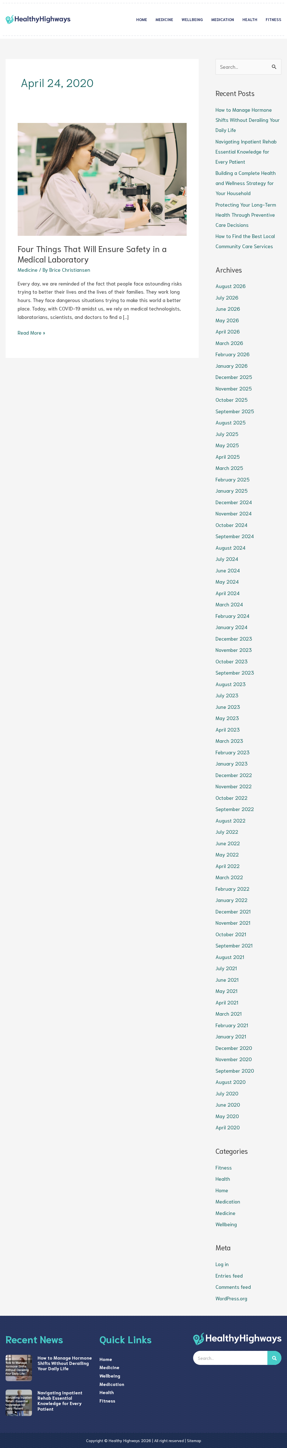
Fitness (273, 19)
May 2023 (227, 717)
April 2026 (228, 331)
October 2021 (231, 934)
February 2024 (232, 615)
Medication (222, 19)
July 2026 (227, 297)
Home (141, 19)
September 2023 (235, 672)
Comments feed (233, 1286)
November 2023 (234, 649)
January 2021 (231, 1036)
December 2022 (234, 774)
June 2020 (228, 1104)
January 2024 (231, 626)
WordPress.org (231, 1298)
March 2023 (229, 740)
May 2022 (227, 854)
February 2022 (232, 888)
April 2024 (228, 593)
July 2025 (227, 433)
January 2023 (231, 763)
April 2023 (228, 729)
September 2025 (235, 411)
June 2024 (228, 570)
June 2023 (228, 706)
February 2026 (232, 354)
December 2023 (234, 638)
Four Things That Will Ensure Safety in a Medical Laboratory (92, 253)
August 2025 (231, 422)
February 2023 (232, 752)
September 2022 (235, 808)
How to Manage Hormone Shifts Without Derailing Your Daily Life (248, 119)
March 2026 (229, 342)
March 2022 (229, 877)
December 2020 (234, 1047)
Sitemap (194, 1440)
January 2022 (231, 899)
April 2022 (228, 865)
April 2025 (228, 456)
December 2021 (233, 911)
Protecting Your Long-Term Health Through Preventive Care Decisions (246, 214)
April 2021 (227, 1002)
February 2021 (232, 1025)
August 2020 (231, 1081)
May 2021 (226, 990)
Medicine (164, 19)
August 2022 (231, 820)
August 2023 (231, 683)
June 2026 (228, 308)
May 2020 (227, 1116)
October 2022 (231, 797)
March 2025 (229, 467)
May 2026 (227, 320)
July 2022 (227, 831)
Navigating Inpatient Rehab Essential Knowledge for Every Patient (246, 151)
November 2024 (234, 513)
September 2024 (235, 536)
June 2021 (227, 979)
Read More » (31, 332)
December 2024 (234, 502)
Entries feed (229, 1275)
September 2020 (235, 1070)
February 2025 (232, 479)
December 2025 (234, 376)
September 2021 (234, 945)
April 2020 (228, 1127)
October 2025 (231, 399)
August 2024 (231, 547)
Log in (222, 1263)
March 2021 (229, 1013)
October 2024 (231, 524)
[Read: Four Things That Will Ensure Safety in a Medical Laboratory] (102, 178)
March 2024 (229, 604)
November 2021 (233, 922)
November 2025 (234, 388)
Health (249, 19)
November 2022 (234, 786)
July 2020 (227, 1093)
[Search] (274, 1358)
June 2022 (228, 843)
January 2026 (231, 365)
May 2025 (227, 445)
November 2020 (234, 1059)
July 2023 (227, 695)
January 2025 (231, 490)
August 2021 (230, 956)
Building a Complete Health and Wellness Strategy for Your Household (246, 182)
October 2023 (231, 661)
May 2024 (227, 581)
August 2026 (231, 285)
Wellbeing (192, 19)
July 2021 (226, 968)
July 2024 (227, 558)
